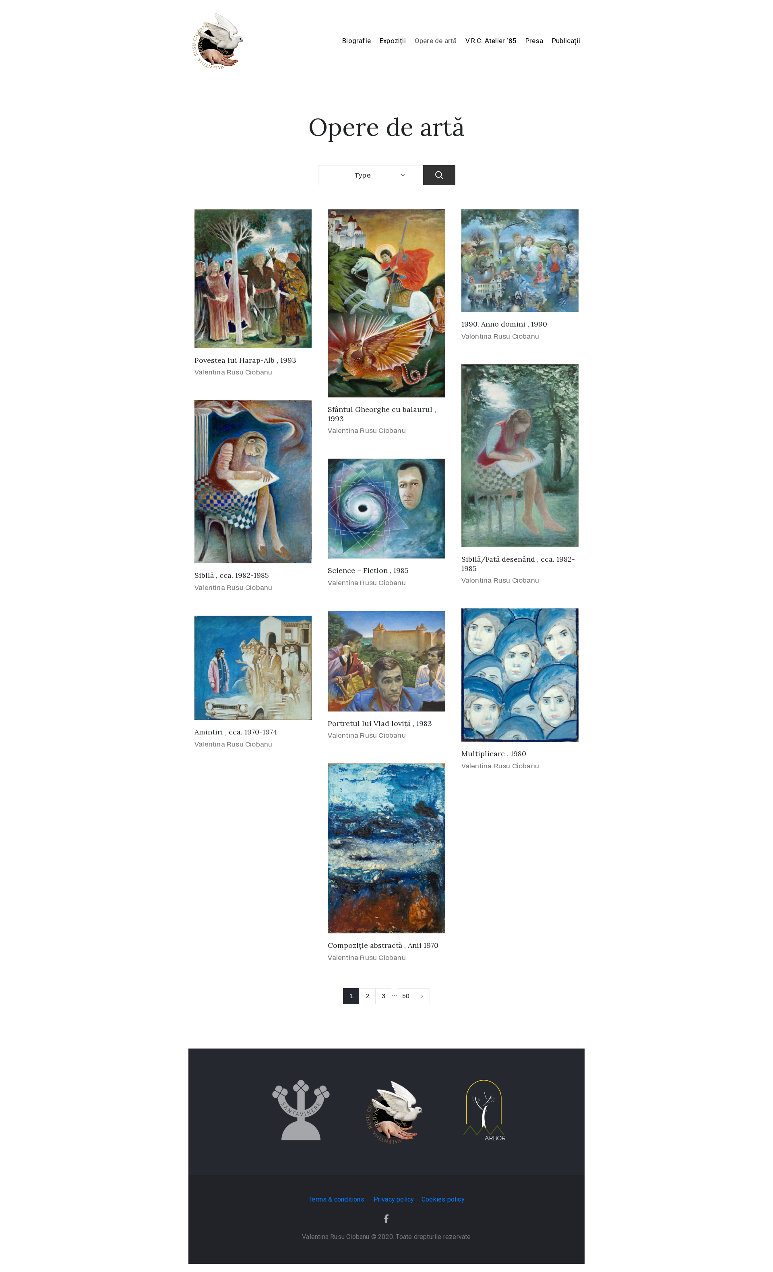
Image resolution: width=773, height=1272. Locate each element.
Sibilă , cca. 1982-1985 (231, 575)
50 (405, 996)
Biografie (356, 41)
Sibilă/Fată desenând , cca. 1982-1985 (518, 563)
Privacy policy (394, 1199)
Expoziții (393, 41)
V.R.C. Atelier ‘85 (491, 41)
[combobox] (370, 175)
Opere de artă (436, 41)
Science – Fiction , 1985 (368, 570)
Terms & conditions (337, 1199)
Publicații (566, 41)
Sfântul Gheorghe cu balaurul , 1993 (382, 414)
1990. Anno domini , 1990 (504, 324)
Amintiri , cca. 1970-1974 (235, 731)
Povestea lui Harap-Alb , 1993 (245, 360)
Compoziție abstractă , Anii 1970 (383, 945)
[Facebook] (386, 1219)
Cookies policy (443, 1199)
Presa (534, 41)
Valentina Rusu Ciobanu (233, 372)
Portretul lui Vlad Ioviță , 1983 (380, 723)
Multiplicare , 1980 (493, 753)
